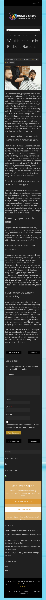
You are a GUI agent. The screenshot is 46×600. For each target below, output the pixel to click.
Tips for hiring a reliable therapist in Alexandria (22, 531)
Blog (16, 36)
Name (9, 399)
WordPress (18, 584)
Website (9, 414)
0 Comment (10, 63)
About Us (17, 591)
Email (9, 407)
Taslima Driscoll (26, 59)
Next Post (33, 352)
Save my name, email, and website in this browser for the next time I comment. (22, 425)
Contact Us (25, 591)
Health (7, 570)
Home (12, 36)
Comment (10, 374)
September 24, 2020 (13, 59)
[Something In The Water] (23, 12)
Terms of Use (24, 593)
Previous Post (14, 352)
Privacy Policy (35, 591)
